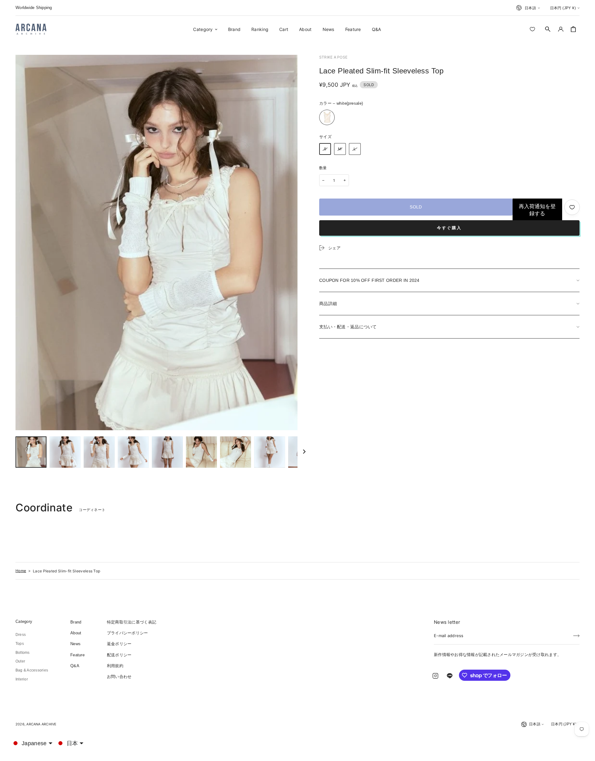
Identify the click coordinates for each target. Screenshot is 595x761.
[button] (548, 29)
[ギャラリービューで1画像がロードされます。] (30, 452)
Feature (77, 655)
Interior (21, 679)
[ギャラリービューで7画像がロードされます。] (235, 452)
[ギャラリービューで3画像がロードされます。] (99, 452)
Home (20, 570)
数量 (323, 168)
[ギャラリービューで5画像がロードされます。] (167, 452)
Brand (75, 622)
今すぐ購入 (449, 227)
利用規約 (115, 665)
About (75, 633)
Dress (20, 634)
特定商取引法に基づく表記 (131, 622)
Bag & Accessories (31, 670)
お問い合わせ (119, 676)
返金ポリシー (119, 643)
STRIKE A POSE (333, 57)
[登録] (576, 634)
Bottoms (22, 652)
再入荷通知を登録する (537, 209)
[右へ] (304, 452)
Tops (19, 643)
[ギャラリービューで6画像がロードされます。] (201, 452)
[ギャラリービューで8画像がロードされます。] (269, 452)
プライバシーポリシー (127, 633)
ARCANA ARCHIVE (41, 724)
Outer (20, 661)
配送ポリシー (119, 655)
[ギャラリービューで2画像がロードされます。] (65, 452)
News (75, 643)
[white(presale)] (327, 117)
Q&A (74, 665)
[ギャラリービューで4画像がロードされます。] (133, 452)
